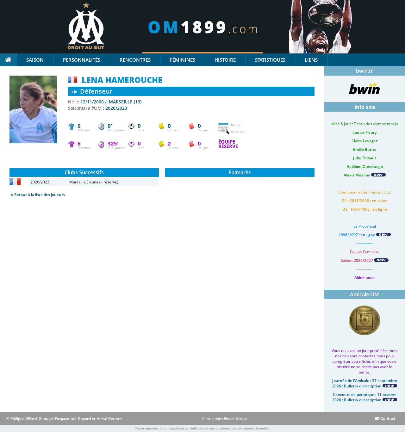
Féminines (182, 60)
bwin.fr (364, 70)
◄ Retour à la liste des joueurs (37, 194)
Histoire (225, 60)
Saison (35, 60)
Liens (311, 60)
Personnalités (81, 60)
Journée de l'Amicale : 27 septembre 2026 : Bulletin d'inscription (364, 383)
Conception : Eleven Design (224, 418)
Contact (387, 418)
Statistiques (270, 60)
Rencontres (135, 60)
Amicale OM (364, 294)
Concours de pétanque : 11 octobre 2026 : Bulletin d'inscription (364, 397)
